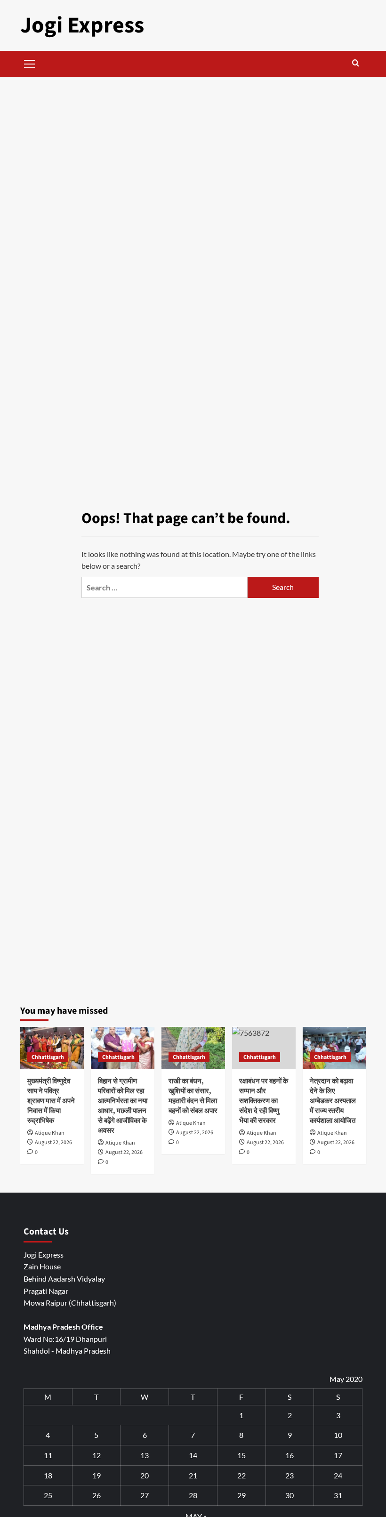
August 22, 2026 (53, 1142)
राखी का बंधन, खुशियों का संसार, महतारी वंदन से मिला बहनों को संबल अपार (193, 1096)
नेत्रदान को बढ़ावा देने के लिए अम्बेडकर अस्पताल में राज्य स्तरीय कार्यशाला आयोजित (333, 1101)
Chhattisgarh (48, 1057)
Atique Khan (49, 1133)
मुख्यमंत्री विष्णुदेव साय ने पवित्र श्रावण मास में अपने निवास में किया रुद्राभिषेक (51, 1101)
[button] (29, 62)
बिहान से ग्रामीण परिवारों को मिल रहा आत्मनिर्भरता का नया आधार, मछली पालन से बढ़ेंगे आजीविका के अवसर (122, 1106)
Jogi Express (82, 25)
